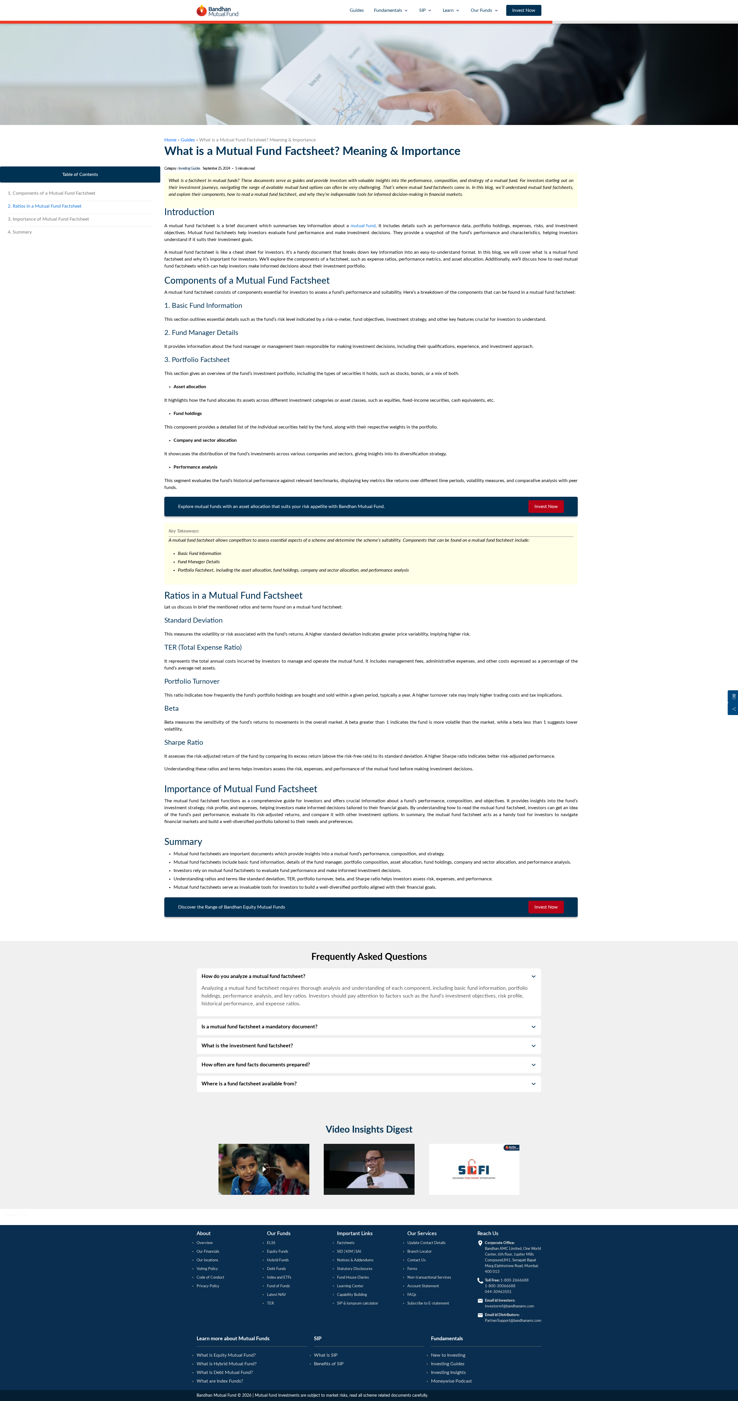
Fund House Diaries (353, 1277)
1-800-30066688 (500, 1286)
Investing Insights (448, 1372)
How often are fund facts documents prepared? (256, 1065)
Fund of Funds (278, 1286)
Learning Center (350, 1286)
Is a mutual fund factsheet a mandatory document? (259, 1027)
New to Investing (448, 1355)
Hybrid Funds (278, 1260)
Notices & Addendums (355, 1260)
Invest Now (523, 10)
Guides (357, 10)
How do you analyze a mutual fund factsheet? (253, 976)
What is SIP (326, 1355)
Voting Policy (207, 1269)
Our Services (422, 1233)
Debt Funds (276, 1269)
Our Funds (279, 1233)
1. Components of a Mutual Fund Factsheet (51, 193)
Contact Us (416, 1260)
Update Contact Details (426, 1243)
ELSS (271, 1243)
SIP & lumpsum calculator (357, 1303)
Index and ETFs (279, 1277)
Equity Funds (277, 1252)
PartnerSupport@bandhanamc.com (513, 1321)
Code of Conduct (210, 1277)
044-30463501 (498, 1292)
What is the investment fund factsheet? (247, 1046)
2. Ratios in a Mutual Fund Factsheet (45, 206)
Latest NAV (276, 1295)
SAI (358, 1252)
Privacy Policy (208, 1286)
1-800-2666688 (514, 1280)
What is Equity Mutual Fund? (226, 1355)
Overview (205, 1243)
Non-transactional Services (429, 1277)
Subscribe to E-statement (428, 1303)
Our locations (207, 1260)
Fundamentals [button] (388, 10)
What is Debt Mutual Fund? (225, 1372)
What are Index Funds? (220, 1381)
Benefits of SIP (329, 1364)
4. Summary (20, 232)
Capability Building (352, 1295)
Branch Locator (419, 1252)
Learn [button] (448, 10)
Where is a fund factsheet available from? (249, 1084)
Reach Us (487, 1233)
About (204, 1233)
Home (170, 140)
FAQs (411, 1295)
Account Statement (423, 1286)
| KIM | (349, 1252)
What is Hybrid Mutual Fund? (227, 1364)
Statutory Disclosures (354, 1269)
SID (340, 1252)
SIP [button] (422, 10)
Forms (412, 1269)
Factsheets (346, 1243)
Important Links (355, 1233)
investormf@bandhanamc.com (509, 1306)
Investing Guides (189, 168)
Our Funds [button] (481, 10)
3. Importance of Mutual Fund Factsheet (48, 219)
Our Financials (208, 1252)
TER (270, 1303)
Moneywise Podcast (451, 1381)
